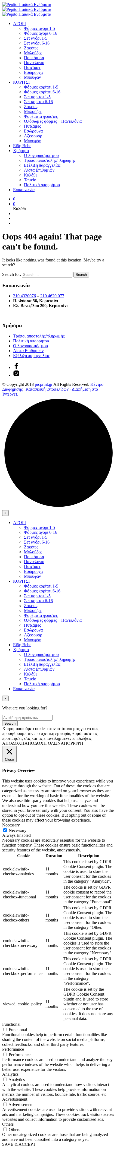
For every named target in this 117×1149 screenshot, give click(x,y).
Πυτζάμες (32, 67)
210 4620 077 (52, 295)
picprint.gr (44, 384)
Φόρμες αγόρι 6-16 (40, 33)
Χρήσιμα (21, 150)
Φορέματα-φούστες (41, 116)
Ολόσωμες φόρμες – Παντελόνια (53, 121)
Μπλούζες (33, 52)
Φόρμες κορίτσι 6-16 (42, 92)
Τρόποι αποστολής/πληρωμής (49, 160)
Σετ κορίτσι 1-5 (37, 96)
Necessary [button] (11, 825)
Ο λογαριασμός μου (41, 155)
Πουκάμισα (34, 57)
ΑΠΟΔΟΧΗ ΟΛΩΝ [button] (42, 743)
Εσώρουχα (33, 72)
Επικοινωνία (24, 189)
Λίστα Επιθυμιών (39, 170)
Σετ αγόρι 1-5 (35, 38)
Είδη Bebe (22, 145)
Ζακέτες (31, 48)
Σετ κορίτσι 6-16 (38, 101)
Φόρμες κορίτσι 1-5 (41, 87)
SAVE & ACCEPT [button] (19, 1144)
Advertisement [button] (14, 1099)
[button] (14, 199)
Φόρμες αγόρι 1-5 (39, 28)
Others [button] (8, 1124)
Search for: (11, 274)
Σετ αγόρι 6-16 (37, 43)
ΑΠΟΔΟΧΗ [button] (13, 743)
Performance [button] (13, 1049)
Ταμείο (30, 180)
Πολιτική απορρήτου (42, 184)
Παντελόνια (34, 62)
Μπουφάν (32, 77)
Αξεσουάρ (33, 136)
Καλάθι (30, 175)
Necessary (17, 830)
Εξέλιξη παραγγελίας (42, 165)
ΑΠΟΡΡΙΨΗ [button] (72, 743)
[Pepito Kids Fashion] (16, 375)
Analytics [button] (10, 1074)
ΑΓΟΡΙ (19, 23)
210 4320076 (24, 295)
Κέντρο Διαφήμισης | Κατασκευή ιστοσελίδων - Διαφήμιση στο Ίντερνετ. (52, 389)
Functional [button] (11, 1024)
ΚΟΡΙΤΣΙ (21, 82)
